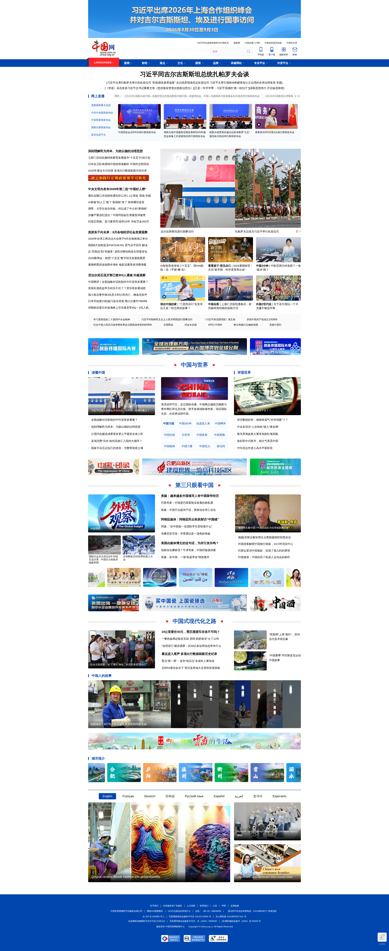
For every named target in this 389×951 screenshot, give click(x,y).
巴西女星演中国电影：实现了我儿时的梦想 (264, 550)
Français (128, 796)
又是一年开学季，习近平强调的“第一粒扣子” (221, 88)
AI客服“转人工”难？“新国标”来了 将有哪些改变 (116, 202)
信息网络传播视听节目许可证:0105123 (146, 921)
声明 (224, 906)
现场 (142, 195)
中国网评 (220, 423)
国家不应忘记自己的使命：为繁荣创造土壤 (117, 448)
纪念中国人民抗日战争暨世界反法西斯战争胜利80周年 (122, 324)
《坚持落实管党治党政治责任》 (174, 88)
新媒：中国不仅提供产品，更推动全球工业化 (188, 509)
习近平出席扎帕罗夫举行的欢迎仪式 (129, 82)
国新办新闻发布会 (101, 127)
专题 (279, 82)
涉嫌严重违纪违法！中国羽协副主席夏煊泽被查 (117, 215)
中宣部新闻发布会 (101, 120)
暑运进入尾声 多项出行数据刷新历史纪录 (189, 653)
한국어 (257, 796)
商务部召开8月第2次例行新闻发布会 (274, 132)
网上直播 (98, 96)
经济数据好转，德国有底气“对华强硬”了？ (262, 419)
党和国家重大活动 (101, 105)
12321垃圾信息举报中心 (179, 911)
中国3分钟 (262, 265)
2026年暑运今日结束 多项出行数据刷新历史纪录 (117, 170)
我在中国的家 (168, 304)
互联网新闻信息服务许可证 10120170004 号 (190, 916)
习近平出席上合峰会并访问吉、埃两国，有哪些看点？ (120, 410)
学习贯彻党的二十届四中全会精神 (111, 319)
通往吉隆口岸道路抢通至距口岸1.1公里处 (113, 195)
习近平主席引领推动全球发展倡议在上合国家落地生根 (193, 231)
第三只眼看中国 (194, 485)
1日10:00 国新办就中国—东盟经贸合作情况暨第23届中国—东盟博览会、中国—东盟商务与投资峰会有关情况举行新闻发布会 (192, 96)
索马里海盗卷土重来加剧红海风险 (257, 433)
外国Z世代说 (263, 304)
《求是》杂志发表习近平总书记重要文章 (130, 88)
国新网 (237, 43)
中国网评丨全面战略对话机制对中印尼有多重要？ (118, 281)
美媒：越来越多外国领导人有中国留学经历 (190, 495)
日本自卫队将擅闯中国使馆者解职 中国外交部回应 (118, 164)
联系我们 (204, 906)
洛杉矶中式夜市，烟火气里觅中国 (257, 440)
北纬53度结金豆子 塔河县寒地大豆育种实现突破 (191, 667)
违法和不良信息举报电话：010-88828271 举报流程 (252, 911)
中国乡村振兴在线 (273, 43)
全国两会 (168, 324)
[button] (298, 188)
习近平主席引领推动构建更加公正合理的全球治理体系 (242, 82)
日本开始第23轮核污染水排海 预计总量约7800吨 (117, 301)
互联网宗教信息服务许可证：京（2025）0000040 (193, 921)
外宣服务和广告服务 (172, 906)
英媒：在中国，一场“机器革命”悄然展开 (185, 557)
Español (219, 796)
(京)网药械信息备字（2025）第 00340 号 (241, 921)
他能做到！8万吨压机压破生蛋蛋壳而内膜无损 (118, 724)
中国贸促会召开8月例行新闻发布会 (137, 132)
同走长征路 (191, 324)
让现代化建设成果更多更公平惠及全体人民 (117, 433)
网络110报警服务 (155, 911)
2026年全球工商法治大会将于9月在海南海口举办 (118, 238)
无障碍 (382, 944)
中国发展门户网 (252, 43)
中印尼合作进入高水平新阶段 (255, 448)
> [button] (298, 96)
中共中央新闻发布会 (102, 112)
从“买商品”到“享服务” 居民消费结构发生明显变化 (117, 251)
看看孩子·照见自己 (219, 265)
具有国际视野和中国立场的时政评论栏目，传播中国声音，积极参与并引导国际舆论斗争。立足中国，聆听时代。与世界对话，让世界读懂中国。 (194, 409)
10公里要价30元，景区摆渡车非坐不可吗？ (191, 631)
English (107, 796)
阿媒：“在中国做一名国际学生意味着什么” (186, 526)
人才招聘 (191, 906)
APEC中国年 (215, 324)
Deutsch (149, 796)
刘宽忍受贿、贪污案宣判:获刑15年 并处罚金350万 (118, 221)
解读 (145, 245)
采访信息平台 (98, 134)
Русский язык (194, 796)
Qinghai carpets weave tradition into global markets (125, 876)
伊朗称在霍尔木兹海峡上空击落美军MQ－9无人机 (118, 307)
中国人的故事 (102, 676)
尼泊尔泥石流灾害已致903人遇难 (110, 275)
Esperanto (279, 796)
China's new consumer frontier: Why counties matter (265, 877)
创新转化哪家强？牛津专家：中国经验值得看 (188, 550)
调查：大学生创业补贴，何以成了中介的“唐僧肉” (117, 208)
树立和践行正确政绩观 (246, 324)
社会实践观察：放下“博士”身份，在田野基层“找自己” (118, 664)
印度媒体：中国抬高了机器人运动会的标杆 (264, 557)
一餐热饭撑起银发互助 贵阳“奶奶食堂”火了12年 (190, 638)
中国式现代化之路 (194, 621)
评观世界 (244, 372)
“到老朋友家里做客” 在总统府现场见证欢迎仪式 (180, 82)
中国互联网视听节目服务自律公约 (126, 911)
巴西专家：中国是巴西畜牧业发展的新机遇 (187, 502)
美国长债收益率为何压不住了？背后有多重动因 (117, 288)
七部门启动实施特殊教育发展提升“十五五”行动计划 (119, 157)
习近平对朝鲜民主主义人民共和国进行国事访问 (166, 319)
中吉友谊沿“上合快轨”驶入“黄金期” (258, 426)
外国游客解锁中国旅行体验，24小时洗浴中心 (265, 543)
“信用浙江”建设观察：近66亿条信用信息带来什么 (191, 645)
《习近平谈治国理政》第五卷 (219, 319)
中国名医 (213, 304)
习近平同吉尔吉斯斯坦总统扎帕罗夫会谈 (194, 74)
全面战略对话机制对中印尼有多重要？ (114, 419)
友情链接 (235, 906)
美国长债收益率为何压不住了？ (254, 410)
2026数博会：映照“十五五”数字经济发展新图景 (116, 258)
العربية (239, 796)
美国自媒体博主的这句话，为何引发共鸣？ (190, 543)
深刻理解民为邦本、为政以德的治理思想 (115, 151)
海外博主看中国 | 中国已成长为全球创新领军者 (263, 527)
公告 (215, 906)
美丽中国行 (275, 324)
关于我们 (154, 906)
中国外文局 (291, 43)
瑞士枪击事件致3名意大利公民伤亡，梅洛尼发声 (117, 294)
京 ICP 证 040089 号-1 (153, 916)
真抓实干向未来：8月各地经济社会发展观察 (118, 232)
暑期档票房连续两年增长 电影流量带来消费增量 (117, 264)
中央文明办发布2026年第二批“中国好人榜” (117, 189)
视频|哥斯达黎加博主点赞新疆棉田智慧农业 (264, 537)
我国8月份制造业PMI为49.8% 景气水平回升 (114, 245)
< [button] (295, 96)
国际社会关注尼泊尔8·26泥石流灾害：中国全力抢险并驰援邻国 (103, 559)
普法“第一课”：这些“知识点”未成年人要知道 (188, 660)
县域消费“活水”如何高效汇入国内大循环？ (116, 440)
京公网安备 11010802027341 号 (231, 916)
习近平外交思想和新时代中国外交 (213, 43)
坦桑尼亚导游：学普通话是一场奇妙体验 (185, 533)
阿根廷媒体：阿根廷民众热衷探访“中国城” (190, 519)
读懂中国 (98, 372)
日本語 (170, 796)
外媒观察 (139, 275)
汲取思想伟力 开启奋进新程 (267, 88)
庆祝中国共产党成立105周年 (262, 319)
